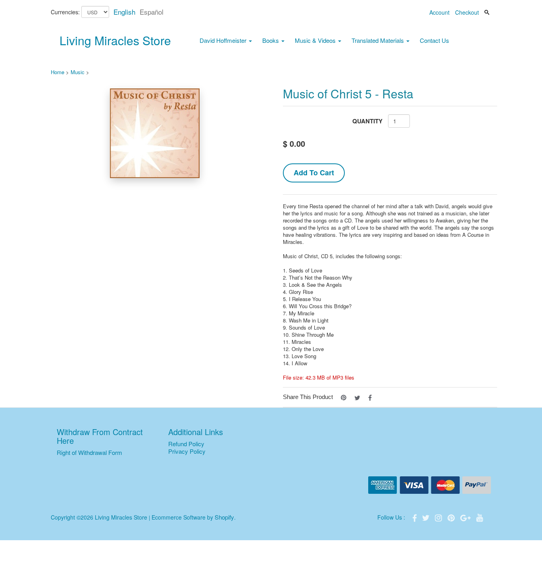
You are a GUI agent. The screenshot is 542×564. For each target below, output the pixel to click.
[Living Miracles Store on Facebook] (415, 517)
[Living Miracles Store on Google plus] (466, 517)
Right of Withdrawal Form (89, 452)
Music (78, 72)
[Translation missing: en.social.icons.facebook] (370, 397)
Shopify (224, 517)
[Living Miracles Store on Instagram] (439, 517)
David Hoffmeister (224, 40)
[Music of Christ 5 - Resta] (155, 133)
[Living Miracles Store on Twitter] (426, 517)
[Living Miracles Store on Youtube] (479, 517)
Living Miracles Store (115, 40)
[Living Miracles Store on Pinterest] (452, 517)
